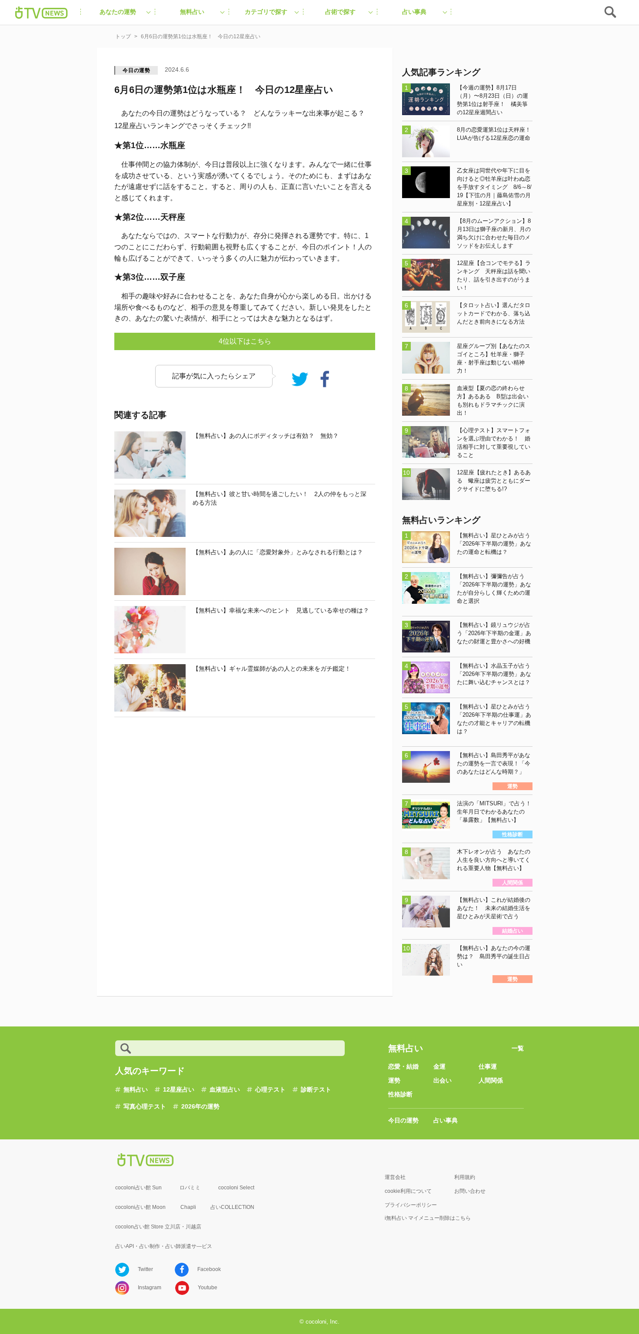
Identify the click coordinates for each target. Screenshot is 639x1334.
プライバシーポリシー (411, 1205)
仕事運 (488, 1066)
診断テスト (316, 1089)
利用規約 (464, 1177)
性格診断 (400, 1094)
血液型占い (225, 1089)
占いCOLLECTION (232, 1207)
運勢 (394, 1080)
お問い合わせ (470, 1191)
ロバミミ (190, 1188)
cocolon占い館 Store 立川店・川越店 (158, 1227)
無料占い (135, 1089)
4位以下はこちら (245, 341)
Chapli (188, 1207)
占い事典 (445, 1120)
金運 (439, 1066)
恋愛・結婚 (403, 1066)
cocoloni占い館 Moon (140, 1207)
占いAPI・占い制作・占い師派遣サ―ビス (163, 1246)
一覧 (518, 1048)
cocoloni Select (236, 1188)
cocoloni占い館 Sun (138, 1188)
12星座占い (178, 1089)
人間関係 (491, 1080)
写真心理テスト (144, 1106)
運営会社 (395, 1177)
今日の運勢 (136, 70)
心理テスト (270, 1089)
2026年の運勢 (200, 1106)
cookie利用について (408, 1191)
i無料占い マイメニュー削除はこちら (428, 1218)
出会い (442, 1080)
